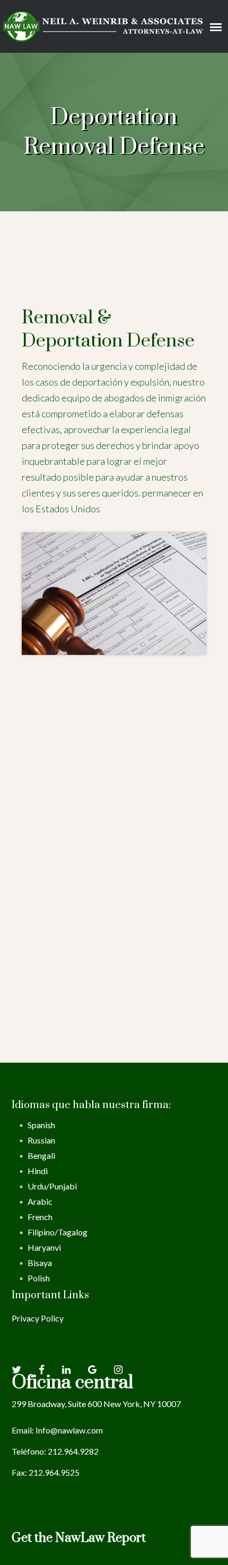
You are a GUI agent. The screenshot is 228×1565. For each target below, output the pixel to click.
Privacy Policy (38, 1318)
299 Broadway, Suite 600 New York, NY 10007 (96, 1404)
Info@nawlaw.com (69, 1430)
